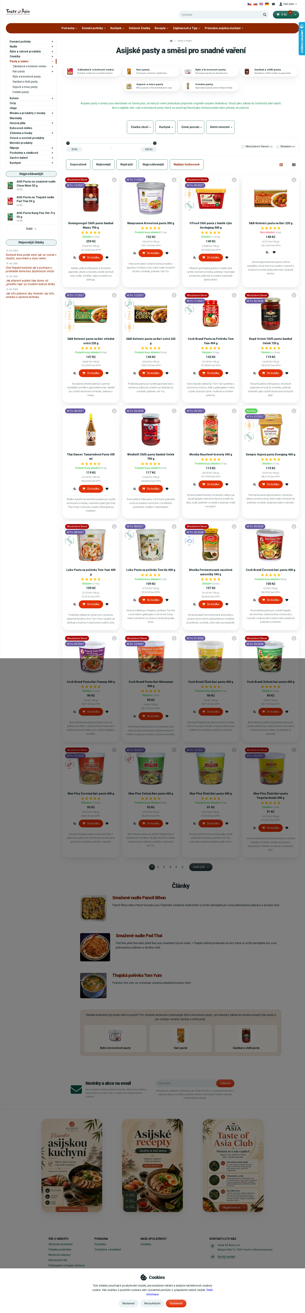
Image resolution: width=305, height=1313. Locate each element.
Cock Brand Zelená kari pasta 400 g (270, 682)
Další (29, 228)
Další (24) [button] (199, 867)
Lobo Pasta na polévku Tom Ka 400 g (150, 570)
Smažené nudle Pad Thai (139, 935)
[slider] (68, 143)
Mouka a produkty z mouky (27, 113)
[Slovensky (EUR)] (255, 4)
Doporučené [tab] (78, 164)
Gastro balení (19, 157)
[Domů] (18, 11)
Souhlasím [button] (176, 1303)
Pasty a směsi (19, 61)
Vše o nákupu (58, 1238)
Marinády (16, 118)
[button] (295, 15)
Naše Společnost (153, 1238)
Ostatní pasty (21, 92)
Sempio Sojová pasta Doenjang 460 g (270, 454)
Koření (14, 98)
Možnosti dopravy (59, 1255)
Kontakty (145, 1244)
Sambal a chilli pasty (25, 81)
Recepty (160, 28)
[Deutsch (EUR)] (267, 4)
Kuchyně (115, 28)
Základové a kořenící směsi (29, 66)
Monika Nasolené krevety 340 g (210, 454)
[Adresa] (213, 1246)
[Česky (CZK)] (250, 4)
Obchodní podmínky (60, 1244)
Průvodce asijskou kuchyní (222, 28)
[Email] (273, 4)
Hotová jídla (17, 123)
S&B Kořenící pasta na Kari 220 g (270, 223)
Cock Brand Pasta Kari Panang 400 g (91, 682)
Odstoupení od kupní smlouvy (66, 1265)
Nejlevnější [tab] (103, 164)
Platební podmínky (59, 1249)
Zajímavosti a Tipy (185, 28)
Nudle (13, 46)
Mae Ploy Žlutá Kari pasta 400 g (211, 793)
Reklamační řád (57, 1260)
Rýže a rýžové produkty (25, 51)
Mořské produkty (21, 143)
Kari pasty (19, 71)
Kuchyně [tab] (165, 127)
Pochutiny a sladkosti (24, 152)
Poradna (101, 1238)
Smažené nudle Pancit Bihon (139, 897)
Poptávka (100, 1244)
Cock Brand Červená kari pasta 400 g (270, 570)
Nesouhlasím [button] (152, 1303)
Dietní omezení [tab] (220, 127)
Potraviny (68, 28)
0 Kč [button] (286, 14)
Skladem (287, 146)
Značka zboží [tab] (140, 127)
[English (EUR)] (261, 4)
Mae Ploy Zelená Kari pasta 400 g (150, 793)
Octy (13, 103)
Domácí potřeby (92, 28)
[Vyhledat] (265, 15)
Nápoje (14, 148)
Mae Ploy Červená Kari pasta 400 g (91, 793)
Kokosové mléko (21, 128)
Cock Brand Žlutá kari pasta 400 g (210, 682)
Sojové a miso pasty (25, 87)
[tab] (281, 165)
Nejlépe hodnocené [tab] (187, 164)
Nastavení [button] (128, 1303)
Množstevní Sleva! (259, 146)
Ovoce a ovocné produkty (27, 138)
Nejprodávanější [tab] (153, 164)
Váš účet (288, 4)
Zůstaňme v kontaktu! (107, 1249)
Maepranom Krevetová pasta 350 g (150, 223)
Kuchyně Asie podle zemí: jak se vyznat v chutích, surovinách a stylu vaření (31, 256)
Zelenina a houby (21, 133)
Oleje (13, 108)
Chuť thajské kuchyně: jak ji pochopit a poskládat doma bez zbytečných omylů (30, 269)
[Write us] (213, 1257)
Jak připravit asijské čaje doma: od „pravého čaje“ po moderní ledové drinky (30, 282)
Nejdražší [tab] (126, 164)
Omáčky (15, 56)
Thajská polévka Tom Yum (137, 975)
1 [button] (153, 867)
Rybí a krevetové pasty (27, 76)
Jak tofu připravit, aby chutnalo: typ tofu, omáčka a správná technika (30, 295)
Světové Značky (139, 28)
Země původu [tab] (190, 127)
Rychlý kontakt (226, 1256)
